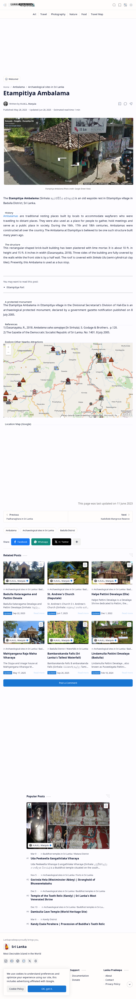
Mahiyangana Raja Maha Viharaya (20, 655)
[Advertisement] (68, 45)
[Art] (34, 14)
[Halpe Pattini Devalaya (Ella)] (112, 572)
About (108, 975)
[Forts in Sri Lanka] (84, 875)
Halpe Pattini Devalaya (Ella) (110, 594)
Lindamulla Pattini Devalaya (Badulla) (111, 655)
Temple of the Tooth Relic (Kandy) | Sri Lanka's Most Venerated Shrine (63, 897)
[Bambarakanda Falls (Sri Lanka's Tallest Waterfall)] (68, 632)
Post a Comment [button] (68, 682)
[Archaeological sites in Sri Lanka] (38, 530)
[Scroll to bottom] (130, 984)
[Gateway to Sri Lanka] (21, 5)
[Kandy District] (50, 919)
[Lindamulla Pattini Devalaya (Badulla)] (112, 632)
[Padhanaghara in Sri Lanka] (35, 516)
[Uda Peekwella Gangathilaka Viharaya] (68, 825)
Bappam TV (126, 992)
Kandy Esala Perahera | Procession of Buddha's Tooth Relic (68, 924)
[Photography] (58, 14)
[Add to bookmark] (41, 565)
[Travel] (43, 14)
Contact (109, 979)
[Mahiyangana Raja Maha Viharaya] (23, 632)
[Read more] (39, 613)
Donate (76, 979)
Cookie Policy (16, 988)
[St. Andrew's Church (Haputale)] (68, 572)
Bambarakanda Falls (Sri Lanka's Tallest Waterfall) (64, 655)
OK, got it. (47, 988)
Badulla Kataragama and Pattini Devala (20, 596)
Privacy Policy (112, 984)
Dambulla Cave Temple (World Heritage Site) (59, 911)
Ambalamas (10, 216)
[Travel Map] (97, 14)
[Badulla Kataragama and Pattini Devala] (23, 572)
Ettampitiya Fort (15, 287)
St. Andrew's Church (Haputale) (60, 596)
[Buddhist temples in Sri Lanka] (58, 853)
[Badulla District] (67, 530)
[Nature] (73, 14)
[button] (4, 4)
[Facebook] (5, 960)
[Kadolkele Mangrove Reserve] (100, 516)
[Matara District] (81, 853)
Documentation (80, 975)
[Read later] (119, 103)
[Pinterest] (17, 960)
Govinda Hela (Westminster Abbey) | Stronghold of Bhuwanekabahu (63, 881)
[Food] (84, 14)
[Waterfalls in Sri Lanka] (77, 648)
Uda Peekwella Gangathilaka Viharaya (55, 858)
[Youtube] (11, 960)
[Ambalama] (11, 530)
